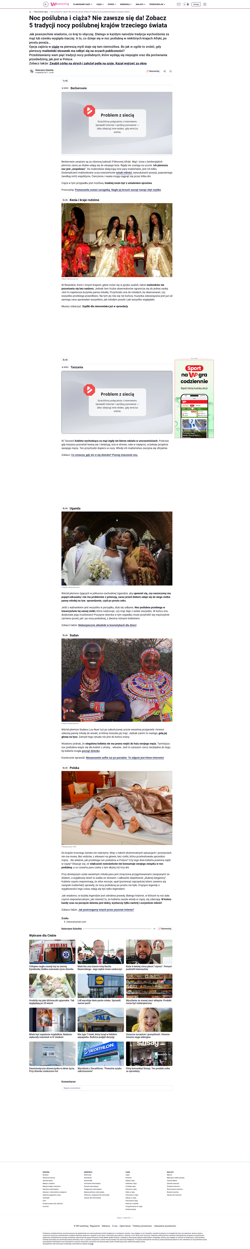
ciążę (55, 47)
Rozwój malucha (173, 1192)
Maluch (139, 4)
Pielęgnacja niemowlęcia (93, 1189)
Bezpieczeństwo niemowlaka (94, 1192)
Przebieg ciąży (131, 1186)
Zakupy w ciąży (131, 1198)
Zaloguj (196, 4)
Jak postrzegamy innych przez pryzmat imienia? (106, 909)
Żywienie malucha (173, 1186)
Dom (44, 1201)
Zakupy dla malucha (174, 1195)
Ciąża (99, 4)
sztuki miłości (124, 172)
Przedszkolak (156, 4)
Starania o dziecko (132, 1204)
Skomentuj (154, 71)
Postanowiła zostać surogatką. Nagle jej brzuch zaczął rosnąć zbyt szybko (118, 189)
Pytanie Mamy (172, 1181)
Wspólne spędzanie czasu (52, 1195)
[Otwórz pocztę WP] (179, 4)
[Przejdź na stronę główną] (46, 6)
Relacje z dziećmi (49, 1183)
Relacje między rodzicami (52, 1186)
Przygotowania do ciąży (134, 1206)
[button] (186, 4)
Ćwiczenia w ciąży (132, 1195)
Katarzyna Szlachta (44, 70)
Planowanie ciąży (81, 4)
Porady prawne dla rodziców (53, 1204)
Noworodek (88, 1181)
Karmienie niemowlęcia (92, 1183)
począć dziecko (91, 750)
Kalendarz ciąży (131, 1183)
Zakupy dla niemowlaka (92, 1198)
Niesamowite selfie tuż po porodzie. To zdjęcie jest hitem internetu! (125, 757)
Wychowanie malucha (175, 1189)
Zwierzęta (46, 1198)
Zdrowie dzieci (48, 1181)
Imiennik (129, 1178)
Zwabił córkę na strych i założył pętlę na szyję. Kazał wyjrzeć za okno (98, 63)
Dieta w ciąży (130, 1192)
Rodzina (45, 1175)
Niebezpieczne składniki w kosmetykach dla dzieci (107, 625)
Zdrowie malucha (173, 1183)
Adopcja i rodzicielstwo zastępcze (54, 1192)
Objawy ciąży (130, 1181)
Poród (111, 4)
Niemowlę (125, 4)
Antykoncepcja (131, 1209)
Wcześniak (88, 1178)
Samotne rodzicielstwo (51, 1189)
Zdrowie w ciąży (131, 1189)
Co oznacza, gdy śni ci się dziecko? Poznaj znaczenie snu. (104, 454)
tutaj (91, 1244)
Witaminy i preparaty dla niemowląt (96, 1195)
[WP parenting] (62, 4)
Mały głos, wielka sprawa (175, 1178)
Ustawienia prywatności (164, 1226)
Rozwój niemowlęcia (91, 1186)
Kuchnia (46, 1206)
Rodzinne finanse (49, 1178)
